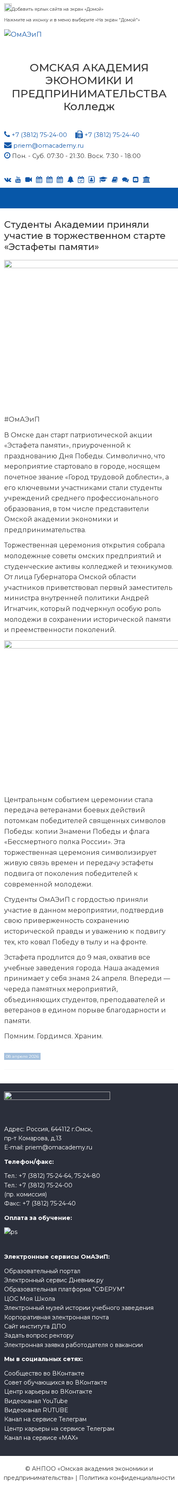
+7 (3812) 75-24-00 (39, 135)
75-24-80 (87, 1176)
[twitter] (60, 180)
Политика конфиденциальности (127, 1478)
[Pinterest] (146, 180)
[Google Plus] (115, 180)
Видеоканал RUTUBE (36, 1410)
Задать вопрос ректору (39, 1335)
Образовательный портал (42, 1271)
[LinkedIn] (103, 180)
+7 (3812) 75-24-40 (112, 135)
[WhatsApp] (70, 180)
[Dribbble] (136, 180)
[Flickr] (125, 180)
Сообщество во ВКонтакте (44, 1373)
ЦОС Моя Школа (29, 1298)
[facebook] (92, 180)
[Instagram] (81, 180)
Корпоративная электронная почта (56, 1317)
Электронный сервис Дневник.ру (53, 1280)
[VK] (7, 180)
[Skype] (49, 180)
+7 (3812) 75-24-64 (45, 1176)
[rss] (28, 180)
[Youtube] (18, 180)
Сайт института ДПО (35, 1326)
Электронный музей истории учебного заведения (79, 1308)
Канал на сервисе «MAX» (41, 1437)
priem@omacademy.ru (48, 145)
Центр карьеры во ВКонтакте (48, 1391)
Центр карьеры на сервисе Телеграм (59, 1428)
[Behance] (39, 180)
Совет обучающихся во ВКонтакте (55, 1382)
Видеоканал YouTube (36, 1401)
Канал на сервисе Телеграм (45, 1419)
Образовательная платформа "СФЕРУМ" (64, 1289)
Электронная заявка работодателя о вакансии (73, 1345)
